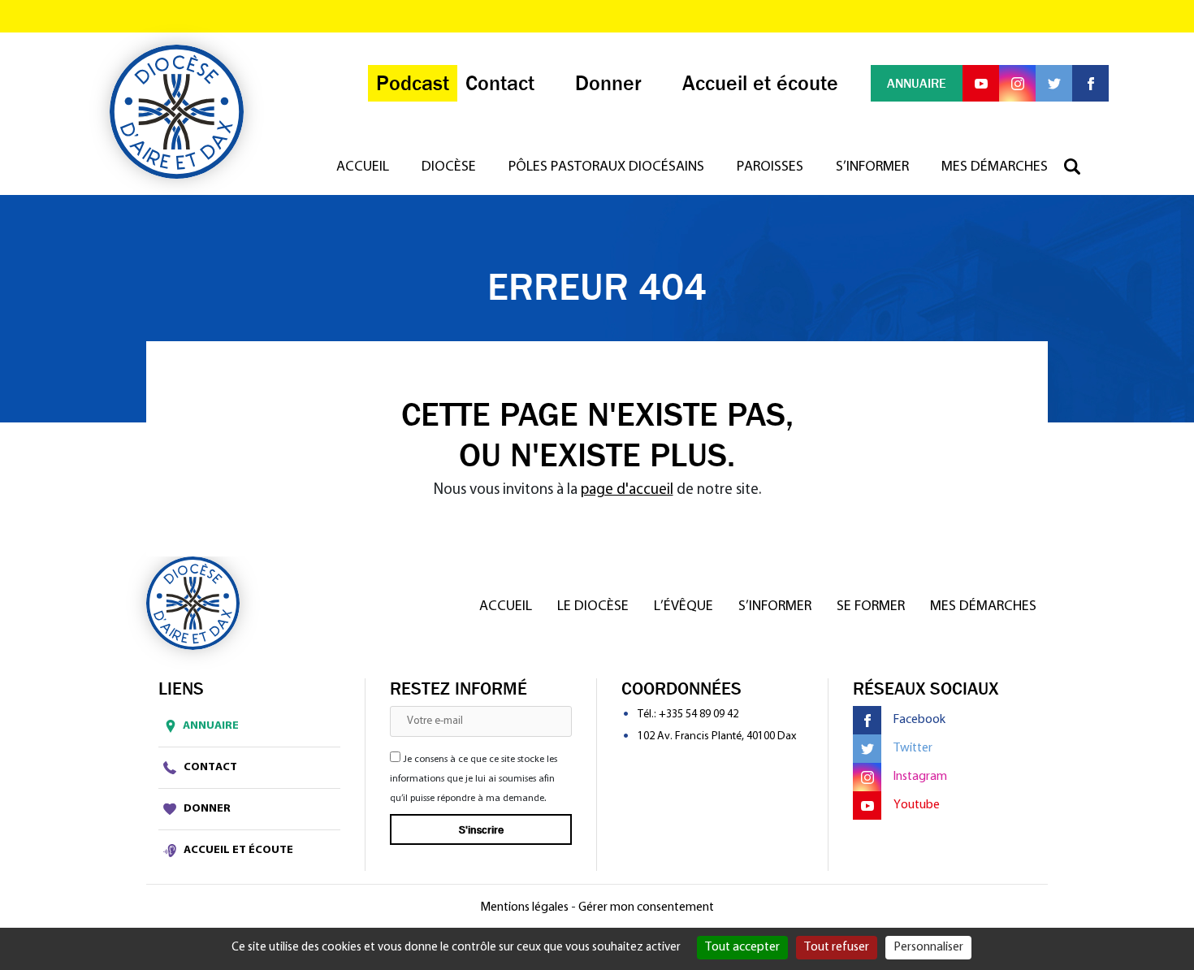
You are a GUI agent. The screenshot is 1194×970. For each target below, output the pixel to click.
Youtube (916, 805)
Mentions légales (524, 907)
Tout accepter (742, 947)
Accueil (362, 167)
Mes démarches (994, 167)
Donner (206, 809)
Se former (871, 607)
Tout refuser (836, 947)
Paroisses (770, 167)
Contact (209, 767)
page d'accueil (627, 490)
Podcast (412, 83)
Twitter (912, 748)
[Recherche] (1080, 167)
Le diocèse (593, 607)
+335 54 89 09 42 (698, 714)
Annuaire (211, 726)
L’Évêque (683, 607)
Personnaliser (928, 947)
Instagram (920, 776)
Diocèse (449, 167)
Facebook (919, 719)
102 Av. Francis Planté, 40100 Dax (717, 736)
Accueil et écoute (237, 850)
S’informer (872, 167)
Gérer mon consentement (646, 907)
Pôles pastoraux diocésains (606, 167)
